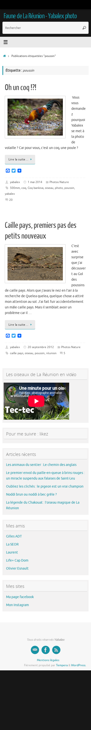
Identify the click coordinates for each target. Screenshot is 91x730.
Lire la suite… (18, 159)
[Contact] (35, 650)
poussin (69, 188)
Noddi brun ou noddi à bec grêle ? (31, 494)
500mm (15, 188)
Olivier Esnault (17, 568)
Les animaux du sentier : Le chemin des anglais (41, 465)
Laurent (12, 552)
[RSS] (56, 650)
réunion (51, 353)
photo (59, 188)
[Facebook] (45, 650)
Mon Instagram (17, 605)
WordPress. (78, 665)
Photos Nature (59, 182)
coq (23, 188)
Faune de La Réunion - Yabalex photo (40, 16)
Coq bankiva (35, 188)
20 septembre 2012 (41, 347)
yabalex (15, 182)
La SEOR (12, 544)
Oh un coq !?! (20, 87)
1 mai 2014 (35, 182)
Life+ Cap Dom (17, 560)
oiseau (49, 188)
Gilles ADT (14, 536)
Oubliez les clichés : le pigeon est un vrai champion (44, 486)
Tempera (62, 665)
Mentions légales (48, 660)
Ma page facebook (20, 597)
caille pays (16, 353)
